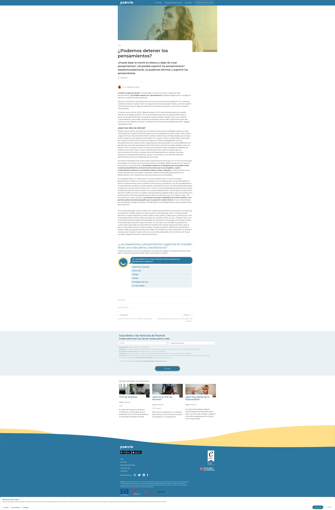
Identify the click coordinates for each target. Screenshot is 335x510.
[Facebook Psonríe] (147, 475)
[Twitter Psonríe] (139, 475)
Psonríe (127, 402)
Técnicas (6, 507)
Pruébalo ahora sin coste (204, 2)
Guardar (329, 507)
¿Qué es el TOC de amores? (162, 398)
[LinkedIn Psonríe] (144, 475)
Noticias (159, 2)
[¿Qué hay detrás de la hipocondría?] (200, 390)
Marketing (25, 507)
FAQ (121, 459)
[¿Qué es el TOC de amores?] (167, 390)
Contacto (188, 2)
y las (144, 361)
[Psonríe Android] (126, 452)
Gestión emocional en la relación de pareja (134, 319)
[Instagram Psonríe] (135, 475)
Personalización (16, 507)
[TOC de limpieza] (134, 390)
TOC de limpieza (128, 397)
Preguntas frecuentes (173, 2)
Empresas (123, 471)
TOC (119, 45)
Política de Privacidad (142, 361)
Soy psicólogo (125, 468)
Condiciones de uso (160, 361)
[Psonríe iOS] (137, 452)
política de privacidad (144, 357)
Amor (159, 408)
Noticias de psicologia (127, 465)
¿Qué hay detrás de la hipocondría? (197, 398)
